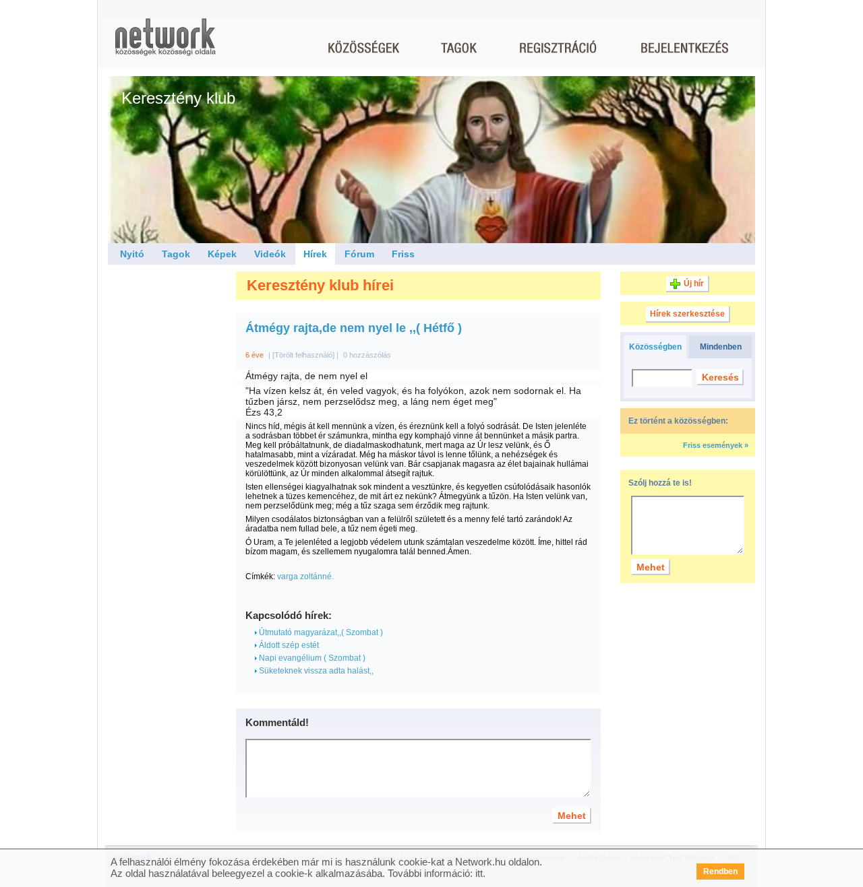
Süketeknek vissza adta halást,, (315, 671)
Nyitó (132, 254)
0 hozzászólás (367, 355)
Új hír (694, 283)
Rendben (720, 871)
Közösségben (655, 347)
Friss (403, 254)
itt (479, 873)
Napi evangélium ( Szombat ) (311, 658)
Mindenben (721, 347)
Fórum (359, 254)
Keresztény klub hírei (320, 285)
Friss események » (715, 445)
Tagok (176, 254)
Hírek (315, 254)
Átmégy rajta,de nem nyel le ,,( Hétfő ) (353, 328)
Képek (222, 254)
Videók (270, 254)
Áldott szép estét (288, 645)
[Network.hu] (165, 43)
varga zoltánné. (305, 576)
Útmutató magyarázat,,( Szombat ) (320, 632)
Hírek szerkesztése (687, 314)
